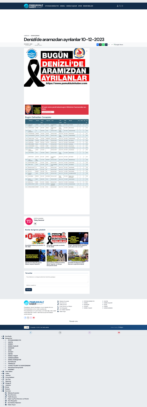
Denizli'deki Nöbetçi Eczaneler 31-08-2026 (35, 246)
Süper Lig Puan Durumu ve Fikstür (18, 399)
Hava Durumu (63, 303)
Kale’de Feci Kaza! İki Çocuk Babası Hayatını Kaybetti (33, 263)
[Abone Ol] (118, 45)
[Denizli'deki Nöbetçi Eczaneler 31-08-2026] (35, 238)
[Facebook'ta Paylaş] (98, 44)
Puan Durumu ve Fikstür (66, 306)
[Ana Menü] (122, 6)
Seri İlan (8, 379)
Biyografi (8, 383)
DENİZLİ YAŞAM (88, 308)
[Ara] (120, 6)
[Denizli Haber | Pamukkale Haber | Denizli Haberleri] (33, 6)
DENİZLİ (62, 6)
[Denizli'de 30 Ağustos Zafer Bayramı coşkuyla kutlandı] (78, 255)
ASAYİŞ (106, 301)
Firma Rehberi (9, 377)
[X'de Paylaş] (100, 44)
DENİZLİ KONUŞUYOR (14, 360)
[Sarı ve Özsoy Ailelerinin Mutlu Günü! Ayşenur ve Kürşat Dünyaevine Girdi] (57, 255)
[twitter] (60, 332)
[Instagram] (31, 317)
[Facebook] (25, 317)
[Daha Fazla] (106, 44)
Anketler (8, 385)
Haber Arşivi (63, 311)
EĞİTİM (106, 306)
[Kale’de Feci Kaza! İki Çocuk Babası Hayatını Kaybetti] (35, 255)
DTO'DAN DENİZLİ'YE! (52, 6)
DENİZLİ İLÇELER (71, 6)
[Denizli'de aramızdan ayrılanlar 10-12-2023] (57, 67)
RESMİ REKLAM (88, 6)
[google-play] (73, 321)
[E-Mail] (35, 223)
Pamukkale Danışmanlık (15, 367)
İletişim (7, 389)
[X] (28, 317)
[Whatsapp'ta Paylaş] (103, 44)
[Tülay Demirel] (29, 221)
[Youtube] (33, 317)
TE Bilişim (120, 327)
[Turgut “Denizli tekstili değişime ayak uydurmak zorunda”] (78, 238)
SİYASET (86, 306)
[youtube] (119, 332)
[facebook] (30, 332)
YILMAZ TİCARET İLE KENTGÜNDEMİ (19, 365)
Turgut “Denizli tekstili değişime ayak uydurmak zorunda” (77, 246)
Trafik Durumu (63, 304)
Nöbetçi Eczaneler (64, 301)
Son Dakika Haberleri (65, 310)
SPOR (80, 6)
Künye (7, 387)
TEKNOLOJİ (11, 363)
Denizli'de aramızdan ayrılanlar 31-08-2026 (56, 246)
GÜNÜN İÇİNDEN (35, 35)
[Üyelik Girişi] (117, 6)
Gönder (28, 289)
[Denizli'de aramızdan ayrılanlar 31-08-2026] (57, 238)
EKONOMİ (86, 304)
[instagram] (89, 332)
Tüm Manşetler (63, 308)
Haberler (26, 35)
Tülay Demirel (39, 220)
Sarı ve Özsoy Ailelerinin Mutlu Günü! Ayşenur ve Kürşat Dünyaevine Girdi (56, 264)
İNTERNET (11, 369)
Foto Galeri (8, 371)
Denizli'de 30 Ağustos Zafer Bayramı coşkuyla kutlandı (76, 263)
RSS (27, 327)
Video (7, 373)
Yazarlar (8, 375)
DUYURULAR (12, 362)
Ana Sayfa (8, 336)
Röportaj (8, 381)
